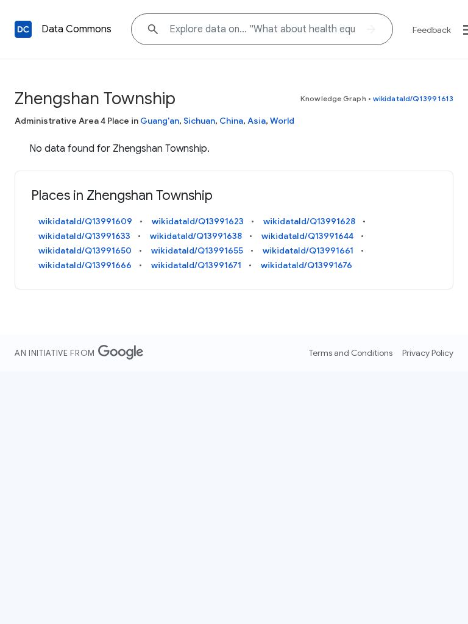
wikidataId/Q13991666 (85, 265)
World (282, 120)
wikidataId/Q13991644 (307, 235)
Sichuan (199, 120)
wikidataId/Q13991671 (196, 265)
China (231, 120)
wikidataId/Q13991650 (85, 250)
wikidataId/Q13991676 (306, 265)
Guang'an (159, 120)
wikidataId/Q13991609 (85, 221)
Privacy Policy (427, 352)
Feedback (432, 29)
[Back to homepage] (23, 29)
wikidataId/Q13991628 (309, 221)
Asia (256, 120)
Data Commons (76, 29)
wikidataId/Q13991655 (197, 250)
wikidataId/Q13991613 (413, 98)
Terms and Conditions (350, 352)
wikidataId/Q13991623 (198, 221)
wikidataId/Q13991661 (308, 250)
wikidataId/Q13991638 (196, 235)
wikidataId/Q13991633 (84, 235)
